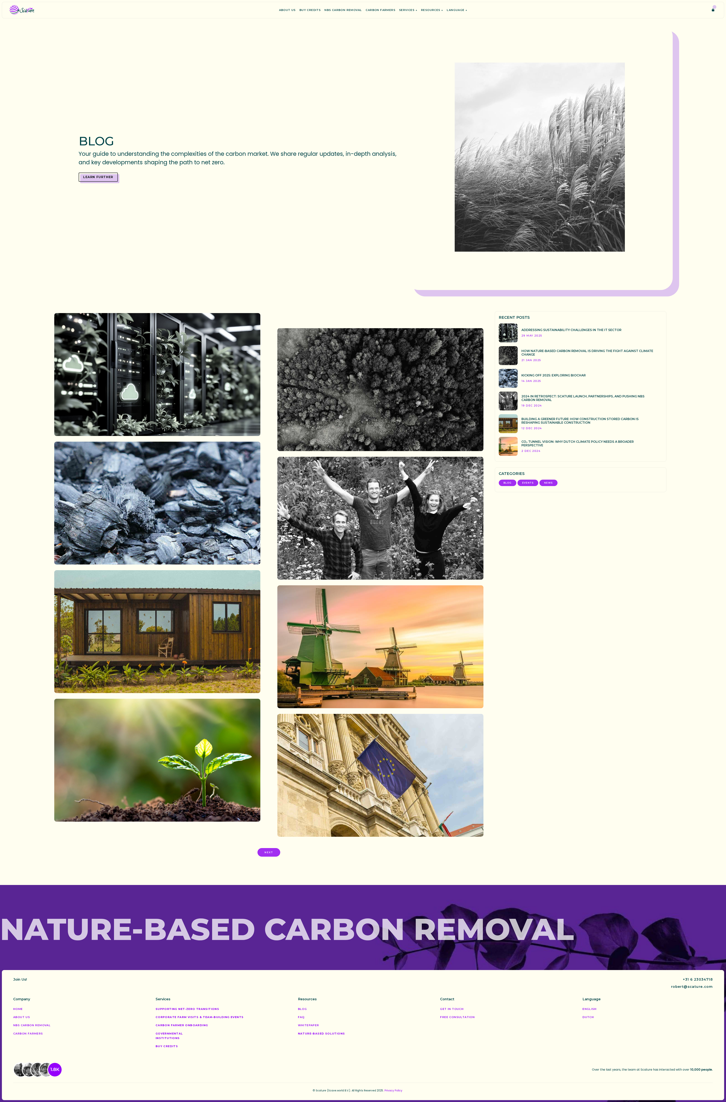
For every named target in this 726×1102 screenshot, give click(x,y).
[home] (22, 10)
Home (18, 1009)
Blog (83, 416)
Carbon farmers (28, 1033)
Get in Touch (452, 1009)
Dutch (588, 1017)
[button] (408, 10)
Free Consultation (457, 1017)
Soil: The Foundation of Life (114, 811)
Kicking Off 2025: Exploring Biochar (122, 553)
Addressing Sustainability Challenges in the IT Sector (146, 425)
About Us (21, 1017)
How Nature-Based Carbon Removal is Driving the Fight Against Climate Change (370, 437)
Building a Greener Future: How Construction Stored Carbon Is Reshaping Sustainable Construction (156, 679)
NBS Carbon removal (32, 1025)
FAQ (301, 1017)
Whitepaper (308, 1025)
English (589, 1009)
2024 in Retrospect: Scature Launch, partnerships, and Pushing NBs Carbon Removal (380, 565)
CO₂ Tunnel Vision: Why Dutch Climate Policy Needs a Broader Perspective (378, 694)
